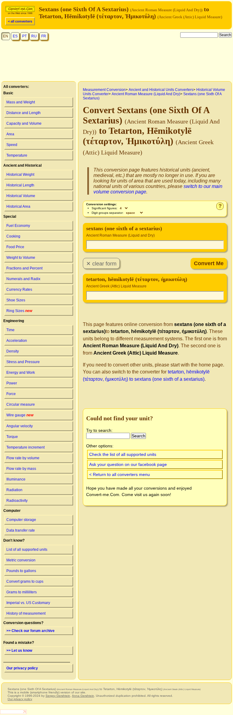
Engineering (13, 321)
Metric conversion (20, 560)
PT (24, 36)
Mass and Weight (20, 102)
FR (43, 36)
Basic (8, 93)
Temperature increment (25, 447)
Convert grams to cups (24, 581)
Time (10, 330)
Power (11, 383)
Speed (11, 145)
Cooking (13, 236)
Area (10, 134)
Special (9, 216)
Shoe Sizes (15, 300)
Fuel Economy (18, 226)
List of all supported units (26, 549)
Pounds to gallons (21, 571)
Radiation (14, 490)
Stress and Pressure (23, 362)
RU (34, 36)
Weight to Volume (20, 257)
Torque (12, 437)
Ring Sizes (19, 311)
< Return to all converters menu (119, 474)
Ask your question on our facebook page (128, 464)
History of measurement (26, 613)
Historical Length (20, 185)
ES (15, 36)
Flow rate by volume (22, 458)
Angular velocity (19, 426)
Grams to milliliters (21, 592)
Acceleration (16, 340)
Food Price (15, 247)
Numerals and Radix (23, 279)
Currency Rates (19, 289)
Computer (12, 510)
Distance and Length (23, 113)
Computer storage (21, 520)
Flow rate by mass (21, 469)
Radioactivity (17, 500)
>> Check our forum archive (30, 631)
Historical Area (18, 206)
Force (11, 394)
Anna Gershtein (83, 695)
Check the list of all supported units (122, 454)
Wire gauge (19, 415)
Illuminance (15, 479)
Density (12, 351)
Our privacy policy (22, 668)
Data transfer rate (20, 530)
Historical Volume (20, 196)
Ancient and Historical (22, 165)
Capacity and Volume (24, 123)
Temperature (16, 155)
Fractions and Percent (24, 268)
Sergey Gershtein (58, 695)
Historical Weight (20, 174)
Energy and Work (20, 372)
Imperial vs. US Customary (28, 603)
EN (5, 36)
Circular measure (20, 404)
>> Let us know (19, 650)
